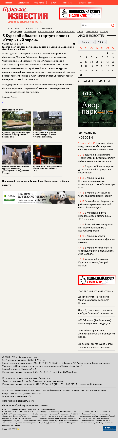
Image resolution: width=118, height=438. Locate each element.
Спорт (80, 32)
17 (81, 66)
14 (102, 61)
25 (86, 70)
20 (97, 66)
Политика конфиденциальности (18, 400)
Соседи (104, 32)
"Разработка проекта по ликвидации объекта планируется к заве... (96, 333)
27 (97, 70)
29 (107, 70)
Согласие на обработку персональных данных (25, 405)
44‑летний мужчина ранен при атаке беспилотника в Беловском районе (95, 227)
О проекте (39, 2)
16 (113, 61)
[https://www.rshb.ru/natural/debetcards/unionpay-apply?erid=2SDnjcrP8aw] (38, 203)
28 (102, 70)
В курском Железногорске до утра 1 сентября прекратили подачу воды (96, 169)
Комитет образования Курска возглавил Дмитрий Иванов (93, 262)
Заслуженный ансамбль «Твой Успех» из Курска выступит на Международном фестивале (96, 157)
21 (102, 66)
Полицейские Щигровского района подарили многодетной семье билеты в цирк (96, 204)
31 (81, 75)
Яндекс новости (52, 181)
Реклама (53, 2)
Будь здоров (16, 32)
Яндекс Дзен (36, 181)
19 (91, 66)
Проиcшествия (46, 32)
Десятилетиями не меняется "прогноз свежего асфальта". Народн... (93, 300)
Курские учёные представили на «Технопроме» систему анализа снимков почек (95, 146)
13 (97, 61)
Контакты (67, 2)
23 (113, 66)
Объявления (23, 2)
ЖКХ (10, 28)
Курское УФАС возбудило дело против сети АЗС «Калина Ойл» (47, 168)
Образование (47, 28)
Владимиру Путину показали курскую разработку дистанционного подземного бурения (15, 169)
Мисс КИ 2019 (9, 429)
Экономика (92, 32)
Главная (8, 2)
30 (113, 70)
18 (86, 66)
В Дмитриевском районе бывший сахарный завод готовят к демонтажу (44, 134)
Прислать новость (86, 2)
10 (81, 61)
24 (81, 70)
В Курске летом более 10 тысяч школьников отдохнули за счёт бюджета (96, 250)
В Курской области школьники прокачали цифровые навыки (96, 239)
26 (91, 70)
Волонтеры (30, 32)
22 (107, 66)
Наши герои (32, 28)
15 (107, 61)
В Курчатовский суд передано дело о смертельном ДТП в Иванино (94, 216)
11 (86, 61)
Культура (19, 28)
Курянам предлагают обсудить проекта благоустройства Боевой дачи (16, 134)
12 (91, 61)
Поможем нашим (65, 32)
